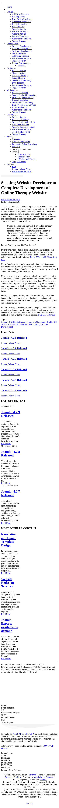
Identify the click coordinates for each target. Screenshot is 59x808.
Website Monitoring (20, 119)
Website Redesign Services (7, 582)
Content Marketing (20, 100)
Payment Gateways (33, 324)
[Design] (14, 12)
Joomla (4, 322)
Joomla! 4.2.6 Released (14, 369)
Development (12, 43)
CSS (10, 322)
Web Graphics (18, 26)
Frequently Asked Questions (24, 144)
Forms (8, 324)
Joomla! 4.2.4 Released (14, 390)
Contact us (16, 139)
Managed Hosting (20, 75)
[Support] (14, 115)
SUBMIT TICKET (46, 315)
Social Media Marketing (22, 102)
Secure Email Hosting (21, 80)
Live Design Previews (21, 19)
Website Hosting (19, 70)
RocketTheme (18, 324)
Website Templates (20, 36)
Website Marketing (20, 92)
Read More (6, 443)
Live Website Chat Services (24, 105)
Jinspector (22, 66)
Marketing (11, 90)
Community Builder (45, 322)
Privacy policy (24, 154)
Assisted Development (22, 48)
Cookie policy (24, 157)
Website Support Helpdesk (23, 127)
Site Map (29, 803)
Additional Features (20, 56)
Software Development (22, 51)
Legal (15, 152)
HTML (15, 322)
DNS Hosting (18, 83)
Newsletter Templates (21, 21)
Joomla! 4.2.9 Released (14, 337)
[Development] (19, 44)
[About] (13, 137)
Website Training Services (23, 122)
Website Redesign (20, 31)
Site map (16, 146)
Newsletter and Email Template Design (8, 540)
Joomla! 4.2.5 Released (14, 379)
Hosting (10, 68)
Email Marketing (19, 107)
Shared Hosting (19, 73)
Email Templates (19, 24)
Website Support (19, 117)
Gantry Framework (27, 322)
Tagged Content (19, 41)
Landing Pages (18, 17)
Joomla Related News (21, 169)
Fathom (43, 779)
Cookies (17, 777)
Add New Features (20, 14)
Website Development (21, 46)
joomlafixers (39, 777)
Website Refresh (19, 34)
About (9, 137)
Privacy (8, 777)
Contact (49, 777)
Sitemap (32, 775)
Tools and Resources (21, 132)
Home (9, 7)
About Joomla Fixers (21, 141)
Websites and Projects (21, 39)
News (9, 164)
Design (10, 12)
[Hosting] (14, 68)
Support (10, 115)
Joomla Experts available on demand (9, 625)
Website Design (19, 29)
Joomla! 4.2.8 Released (14, 348)
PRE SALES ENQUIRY (24, 734)
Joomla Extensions (20, 63)
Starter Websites (19, 53)
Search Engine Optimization (24, 95)
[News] (13, 164)
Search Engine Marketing (23, 97)
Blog (14, 166)
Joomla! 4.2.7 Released (14, 358)
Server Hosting (18, 78)
